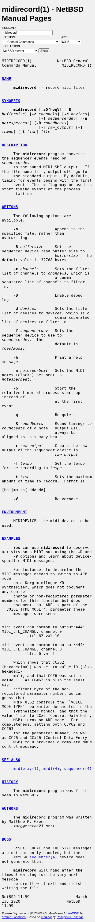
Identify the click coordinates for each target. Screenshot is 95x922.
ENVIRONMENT (14, 512)
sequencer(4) (78, 768)
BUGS (6, 839)
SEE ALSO (11, 760)
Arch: (67, 37)
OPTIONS (10, 207)
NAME (6, 79)
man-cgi (46, 917)
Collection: (12, 46)
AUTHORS (10, 808)
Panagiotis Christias (70, 917)
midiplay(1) (26, 768)
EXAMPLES (11, 538)
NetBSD (73, 913)
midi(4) (51, 768)
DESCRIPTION (14, 145)
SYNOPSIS (11, 101)
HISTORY (10, 782)
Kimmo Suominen (14, 917)
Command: (10, 28)
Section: (10, 37)
